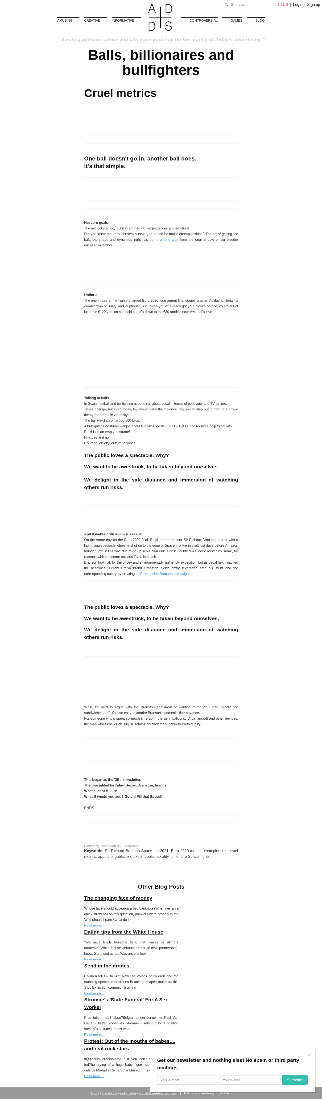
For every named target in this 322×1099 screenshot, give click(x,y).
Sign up (313, 5)
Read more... (94, 925)
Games (236, 20)
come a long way (163, 239)
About (95, 1093)
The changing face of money (118, 898)
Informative (123, 20)
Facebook (109, 1093)
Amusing (65, 20)
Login (297, 5)
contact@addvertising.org (158, 1093)
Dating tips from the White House (123, 932)
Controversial (204, 20)
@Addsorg (128, 1093)
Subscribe (295, 1080)
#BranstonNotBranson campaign (163, 574)
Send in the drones (106, 965)
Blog (260, 20)
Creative (92, 20)
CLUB (283, 5)
